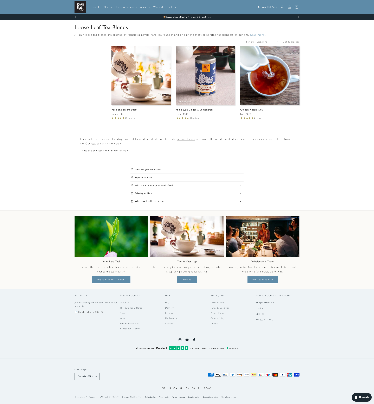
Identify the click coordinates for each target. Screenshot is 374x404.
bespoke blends (186, 138)
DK (194, 388)
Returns (169, 313)
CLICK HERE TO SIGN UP (91, 312)
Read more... (258, 34)
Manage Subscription (130, 328)
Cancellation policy (228, 397)
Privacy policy (164, 397)
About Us (124, 302)
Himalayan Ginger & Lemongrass (194, 109)
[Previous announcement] (75, 17)
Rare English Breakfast (124, 109)
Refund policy (150, 397)
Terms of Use (217, 302)
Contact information (210, 397)
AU (181, 388)
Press (122, 313)
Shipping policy (194, 397)
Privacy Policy (217, 313)
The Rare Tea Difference (132, 308)
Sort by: (250, 41)
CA (175, 388)
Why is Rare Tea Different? (111, 279)
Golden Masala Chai (251, 109)
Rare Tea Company (89, 397)
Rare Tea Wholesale (262, 279)
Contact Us (170, 323)
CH (188, 388)
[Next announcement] (299, 17)
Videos (123, 318)
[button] (108, 7)
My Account (171, 318)
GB (163, 388)
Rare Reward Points (130, 323)
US (169, 388)
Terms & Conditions (221, 308)
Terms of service (178, 397)
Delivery (169, 308)
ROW (207, 388)
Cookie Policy (218, 318)
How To (187, 279)
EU (200, 388)
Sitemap (214, 323)
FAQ (167, 302)
